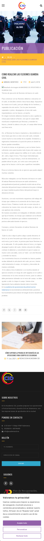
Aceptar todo (22, 523)
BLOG (10, 57)
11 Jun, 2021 (11, 359)
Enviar (21, 463)
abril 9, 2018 (35, 82)
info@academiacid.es (11, 431)
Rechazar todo (22, 536)
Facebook (6, 483)
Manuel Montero (11, 82)
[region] (22, 517)
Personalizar (22, 529)
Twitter (11, 483)
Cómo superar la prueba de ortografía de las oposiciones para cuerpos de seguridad (22, 354)
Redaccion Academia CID (29, 358)
